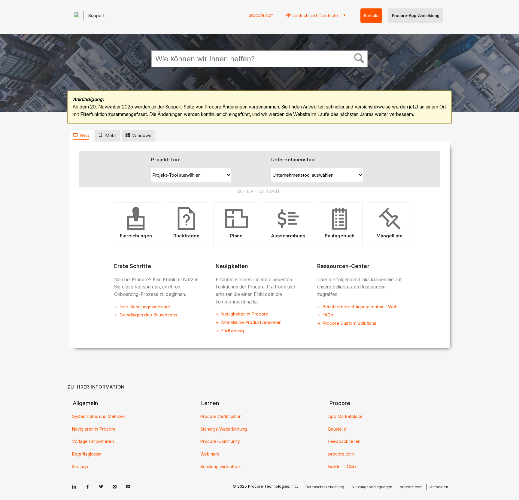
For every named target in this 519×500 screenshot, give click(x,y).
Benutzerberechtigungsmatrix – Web (360, 306)
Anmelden (439, 487)
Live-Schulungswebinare (145, 306)
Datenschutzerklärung (324, 487)
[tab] (81, 136)
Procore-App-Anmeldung (415, 15)
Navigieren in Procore (94, 428)
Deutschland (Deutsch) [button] (314, 15)
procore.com (261, 15)
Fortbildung (232, 331)
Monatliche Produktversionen (251, 322)
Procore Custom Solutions (349, 323)
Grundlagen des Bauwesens (148, 315)
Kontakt (371, 15)
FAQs (327, 315)
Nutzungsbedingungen (372, 487)
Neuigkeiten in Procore (244, 314)
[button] (359, 59)
